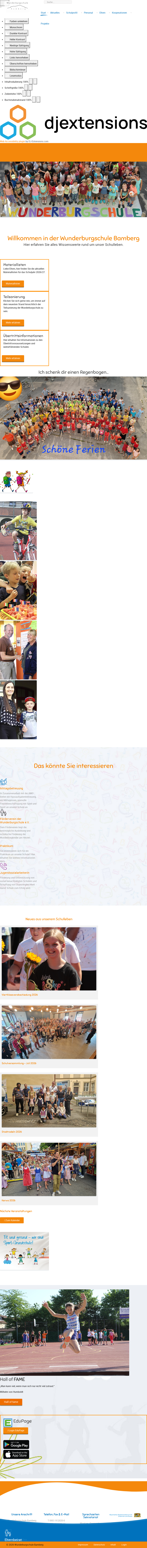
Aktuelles (55, 12)
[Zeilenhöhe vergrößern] (29, 93)
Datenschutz (99, 1544)
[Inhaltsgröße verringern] (31, 81)
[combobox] (58, 2)
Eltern (102, 12)
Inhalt (113, 1544)
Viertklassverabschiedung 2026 (20, 994)
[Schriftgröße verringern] (26, 87)
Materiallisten (13, 283)
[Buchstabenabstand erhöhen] (38, 99)
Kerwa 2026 (8, 1200)
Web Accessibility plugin (12, 141)
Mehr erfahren (13, 322)
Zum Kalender (12, 1220)
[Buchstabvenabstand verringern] (34, 99)
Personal (88, 12)
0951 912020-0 (95, 2)
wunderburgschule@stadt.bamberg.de (123, 2)
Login (124, 1544)
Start (43, 12)
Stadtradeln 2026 (12, 1131)
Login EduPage (16, 1430)
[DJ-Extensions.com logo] (73, 121)
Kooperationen (119, 12)
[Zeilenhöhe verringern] (24, 93)
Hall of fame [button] (11, 1402)
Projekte (45, 23)
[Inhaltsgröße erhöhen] (35, 81)
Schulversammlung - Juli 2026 (19, 1063)
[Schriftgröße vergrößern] (30, 87)
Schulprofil (71, 12)
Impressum (83, 1544)
